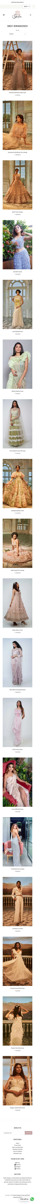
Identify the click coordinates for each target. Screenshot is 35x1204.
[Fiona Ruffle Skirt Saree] (17, 782)
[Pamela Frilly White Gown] (17, 1021)
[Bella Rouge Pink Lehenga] (17, 543)
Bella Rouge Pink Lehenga (17, 570)
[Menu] (4, 15)
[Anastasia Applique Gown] (17, 483)
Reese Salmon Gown (17, 630)
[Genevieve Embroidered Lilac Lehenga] (17, 125)
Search (17, 1143)
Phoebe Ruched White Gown (17, 988)
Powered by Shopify (17, 1197)
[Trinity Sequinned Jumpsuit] (17, 842)
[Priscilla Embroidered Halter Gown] (17, 65)
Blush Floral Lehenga (17, 212)
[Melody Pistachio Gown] (17, 364)
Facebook (18, 1164)
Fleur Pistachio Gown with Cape (17, 451)
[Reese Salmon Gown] (17, 603)
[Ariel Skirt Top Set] (17, 244)
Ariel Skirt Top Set (17, 272)
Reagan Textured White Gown (17, 1108)
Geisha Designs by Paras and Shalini (21, 1195)
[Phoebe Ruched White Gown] (17, 961)
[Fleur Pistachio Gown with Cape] (17, 423)
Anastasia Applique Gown (17, 510)
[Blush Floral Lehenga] (17, 185)
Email (18, 1162)
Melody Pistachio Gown (17, 391)
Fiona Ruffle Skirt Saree (17, 809)
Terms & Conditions (17, 1151)
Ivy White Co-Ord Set (17, 928)
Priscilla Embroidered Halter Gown (17, 93)
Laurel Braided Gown (17, 331)
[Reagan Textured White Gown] (17, 1080)
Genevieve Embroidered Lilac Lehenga (17, 152)
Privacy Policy (17, 1145)
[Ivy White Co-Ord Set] (17, 901)
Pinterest (18, 1169)
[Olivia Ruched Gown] (17, 722)
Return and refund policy (17, 1147)
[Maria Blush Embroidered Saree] (17, 662)
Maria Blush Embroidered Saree (17, 690)
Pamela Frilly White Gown (17, 1048)
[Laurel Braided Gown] (17, 304)
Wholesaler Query (17, 1153)
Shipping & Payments (17, 1149)
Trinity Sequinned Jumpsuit (17, 869)
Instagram (18, 1166)
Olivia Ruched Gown (17, 749)
